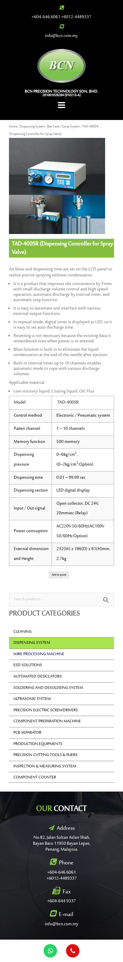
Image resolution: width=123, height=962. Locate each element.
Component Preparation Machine (47, 721)
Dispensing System (32, 127)
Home (13, 127)
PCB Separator (27, 732)
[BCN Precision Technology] (61, 65)
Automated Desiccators (37, 676)
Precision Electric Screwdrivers (45, 710)
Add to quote (59, 574)
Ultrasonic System (32, 699)
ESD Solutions (27, 665)
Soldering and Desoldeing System (48, 688)
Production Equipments (37, 744)
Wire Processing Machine (38, 654)
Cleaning (22, 631)
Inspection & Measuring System (44, 766)
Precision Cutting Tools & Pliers (45, 755)
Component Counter (34, 777)
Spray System (71, 127)
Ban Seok (53, 127)
